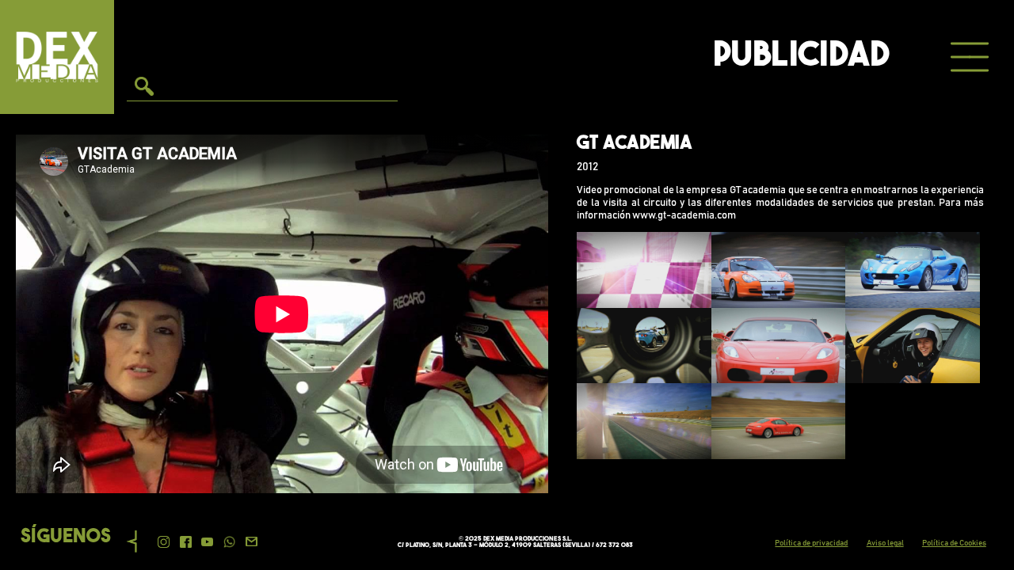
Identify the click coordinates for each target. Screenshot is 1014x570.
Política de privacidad (811, 543)
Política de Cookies (954, 543)
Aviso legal (885, 543)
